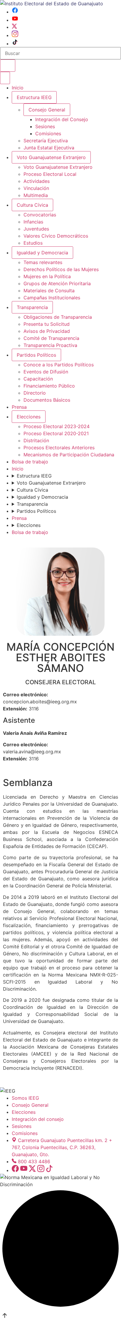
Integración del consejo (38, 1119)
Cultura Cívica (32, 205)
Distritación (36, 440)
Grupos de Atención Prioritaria (57, 283)
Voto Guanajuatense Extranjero (51, 157)
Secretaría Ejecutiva (45, 140)
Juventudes (36, 229)
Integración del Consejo (61, 119)
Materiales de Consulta (49, 290)
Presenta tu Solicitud (46, 324)
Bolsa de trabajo (30, 462)
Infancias (33, 222)
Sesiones (45, 126)
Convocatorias (39, 215)
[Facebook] (15, 12)
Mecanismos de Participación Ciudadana (68, 455)
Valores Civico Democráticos (55, 236)
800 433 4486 (34, 1161)
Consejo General (30, 1105)
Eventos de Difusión (45, 372)
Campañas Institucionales (51, 298)
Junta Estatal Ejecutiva (48, 148)
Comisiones (48, 133)
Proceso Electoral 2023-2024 (56, 426)
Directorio (34, 393)
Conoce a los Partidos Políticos (58, 365)
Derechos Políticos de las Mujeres (61, 269)
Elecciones (29, 417)
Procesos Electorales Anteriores (59, 447)
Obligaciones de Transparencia (57, 317)
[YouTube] (15, 20)
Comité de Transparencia (51, 338)
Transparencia (32, 307)
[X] (14, 27)
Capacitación (38, 379)
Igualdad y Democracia (42, 253)
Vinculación (36, 188)
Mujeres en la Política (47, 276)
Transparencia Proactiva (50, 345)
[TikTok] (15, 43)
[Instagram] (15, 35)
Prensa (19, 407)
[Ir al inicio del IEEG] (51, 3)
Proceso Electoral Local (49, 174)
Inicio (17, 88)
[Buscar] (7, 65)
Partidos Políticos (36, 355)
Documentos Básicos (46, 400)
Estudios (33, 243)
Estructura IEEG (34, 97)
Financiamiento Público (49, 386)
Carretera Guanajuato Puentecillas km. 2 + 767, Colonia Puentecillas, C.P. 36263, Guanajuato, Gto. (62, 1147)
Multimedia (35, 195)
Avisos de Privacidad (46, 331)
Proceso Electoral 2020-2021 (56, 433)
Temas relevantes (42, 262)
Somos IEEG (25, 1098)
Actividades (36, 181)
